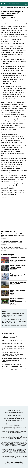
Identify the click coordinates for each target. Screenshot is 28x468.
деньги (11, 201)
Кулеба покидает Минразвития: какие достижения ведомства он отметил (12, 242)
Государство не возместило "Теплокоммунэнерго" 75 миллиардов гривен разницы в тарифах (13, 354)
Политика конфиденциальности (14, 417)
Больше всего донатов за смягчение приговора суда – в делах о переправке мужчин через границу (14, 321)
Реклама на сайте (11, 415)
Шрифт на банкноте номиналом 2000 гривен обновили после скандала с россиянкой (13, 315)
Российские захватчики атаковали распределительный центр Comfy (18, 301)
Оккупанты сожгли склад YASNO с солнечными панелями (12, 336)
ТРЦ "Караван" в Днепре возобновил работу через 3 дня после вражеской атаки (13, 348)
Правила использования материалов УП (14, 418)
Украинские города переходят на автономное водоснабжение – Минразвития (14, 248)
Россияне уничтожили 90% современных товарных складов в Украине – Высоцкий (14, 360)
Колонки (16, 7)
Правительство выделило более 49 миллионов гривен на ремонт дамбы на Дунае (12, 235)
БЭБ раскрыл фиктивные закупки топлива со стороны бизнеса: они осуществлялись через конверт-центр (13, 342)
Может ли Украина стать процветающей (14, 326)
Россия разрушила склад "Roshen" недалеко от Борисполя (17, 267)
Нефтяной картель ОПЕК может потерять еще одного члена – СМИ (12, 365)
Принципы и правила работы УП (14, 420)
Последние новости (8, 333)
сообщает (9, 39)
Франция (16, 201)
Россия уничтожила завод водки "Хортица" (18, 282)
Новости (3, 7)
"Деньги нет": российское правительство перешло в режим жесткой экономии (18, 259)
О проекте (18, 415)
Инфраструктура (23, 7)
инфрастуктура (4, 201)
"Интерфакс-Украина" (16, 428)
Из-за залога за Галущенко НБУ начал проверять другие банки (18, 292)
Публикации (10, 7)
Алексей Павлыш (5, 20)
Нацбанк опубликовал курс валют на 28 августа (18, 274)
